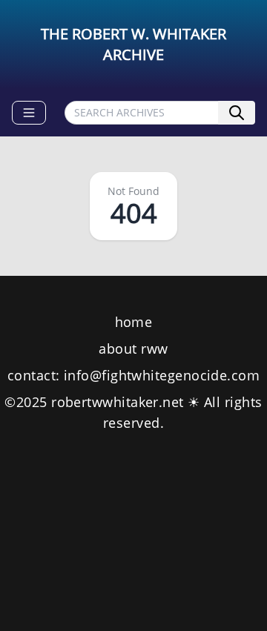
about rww (133, 348)
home (134, 322)
